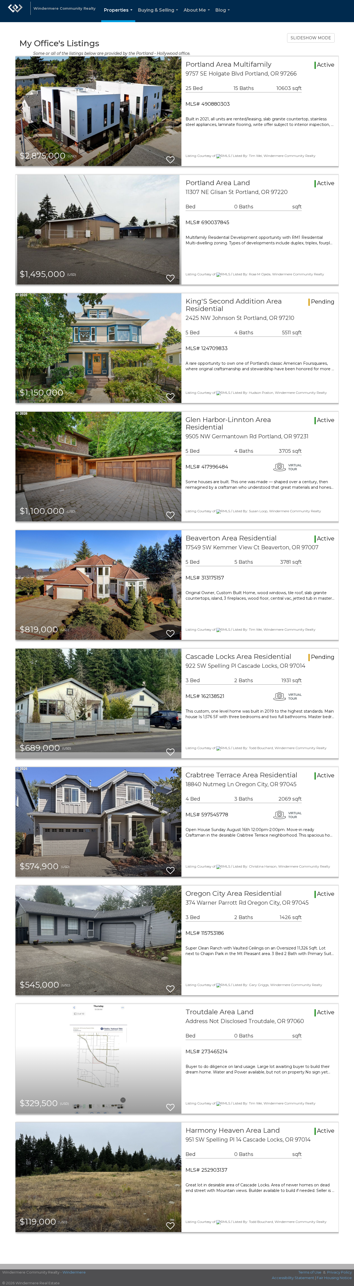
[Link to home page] (15, 11)
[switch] (170, 157)
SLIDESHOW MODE (311, 37)
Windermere (74, 1272)
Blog (223, 14)
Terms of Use (309, 1272)
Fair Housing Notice (334, 1277)
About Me (198, 14)
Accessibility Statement (293, 1277)
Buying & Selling (159, 14)
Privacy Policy (339, 1272)
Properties (119, 14)
